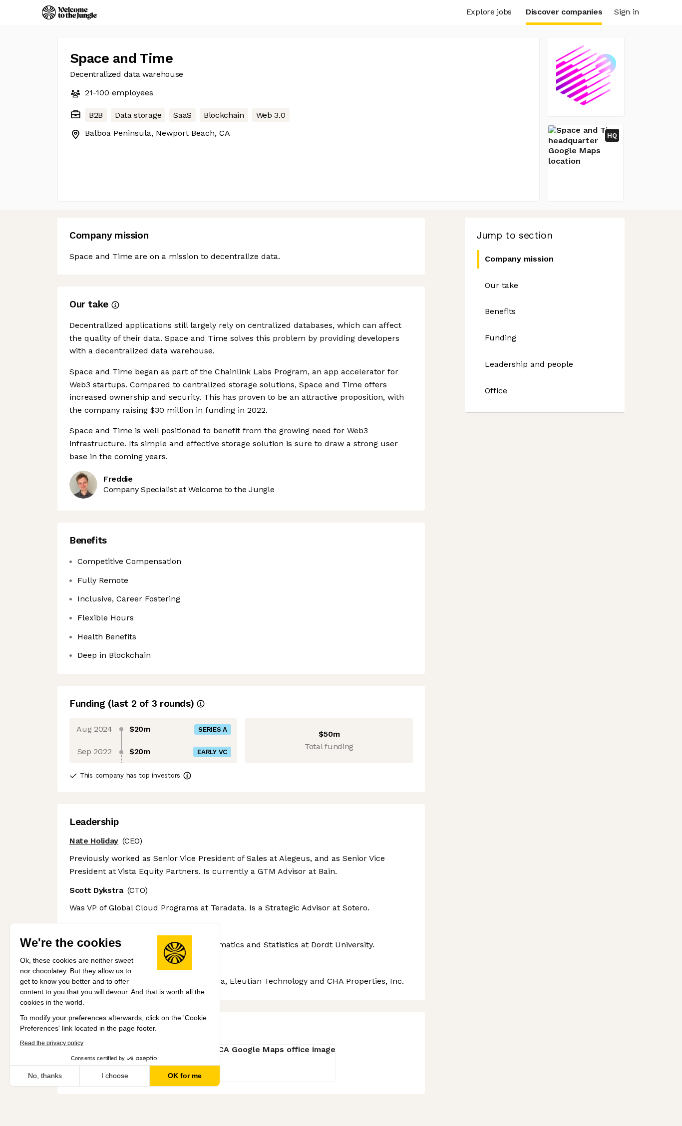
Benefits (500, 311)
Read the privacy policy (51, 1043)
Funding (500, 337)
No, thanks (45, 1076)
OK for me (185, 1076)
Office (496, 390)
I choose (114, 1076)
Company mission (519, 259)
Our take (501, 285)
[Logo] (69, 12)
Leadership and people (529, 364)
